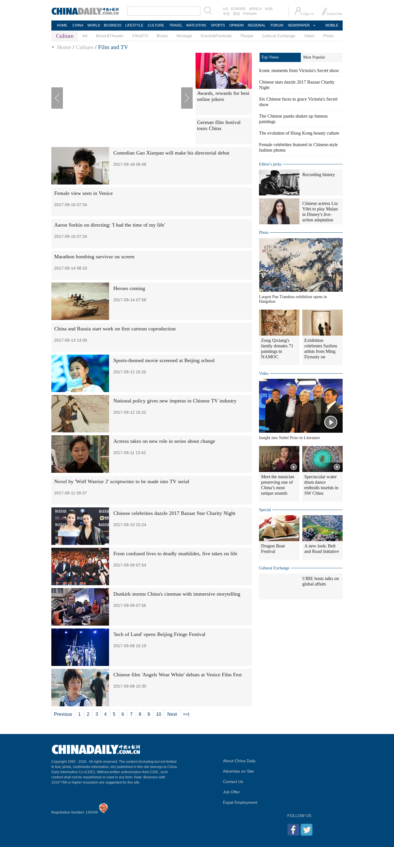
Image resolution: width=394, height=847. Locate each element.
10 (158, 714)
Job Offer (231, 792)
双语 (236, 14)
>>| (186, 714)
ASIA (269, 9)
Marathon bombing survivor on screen (94, 256)
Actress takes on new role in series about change (164, 441)
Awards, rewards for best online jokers (223, 96)
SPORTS (218, 25)
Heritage (184, 35)
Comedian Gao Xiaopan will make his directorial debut (171, 153)
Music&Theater (110, 35)
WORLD (93, 25)
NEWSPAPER (298, 25)
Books (162, 35)
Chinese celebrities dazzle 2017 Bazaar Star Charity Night (174, 513)
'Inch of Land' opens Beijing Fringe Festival (159, 634)
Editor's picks (270, 164)
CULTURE (156, 25)
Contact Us (233, 781)
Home (64, 47)
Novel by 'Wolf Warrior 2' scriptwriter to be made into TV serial (121, 481)
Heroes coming (129, 288)
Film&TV (140, 35)
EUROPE (238, 9)
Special (265, 510)
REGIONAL (257, 25)
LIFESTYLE (134, 25)
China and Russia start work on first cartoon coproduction (115, 329)
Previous (63, 714)
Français (250, 14)
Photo (328, 35)
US (225, 9)
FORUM (277, 25)
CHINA (77, 25)
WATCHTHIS (196, 25)
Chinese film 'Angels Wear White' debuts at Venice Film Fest (177, 674)
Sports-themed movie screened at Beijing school (164, 360)
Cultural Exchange (278, 35)
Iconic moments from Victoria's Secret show (299, 70)
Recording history (318, 174)
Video (309, 35)
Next (172, 714)
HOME (62, 25)
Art (84, 35)
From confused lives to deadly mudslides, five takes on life (175, 553)
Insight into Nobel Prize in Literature (289, 438)
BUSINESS (112, 25)
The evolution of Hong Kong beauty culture (299, 133)
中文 (226, 14)
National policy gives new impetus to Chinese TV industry (175, 401)
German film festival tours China (219, 125)
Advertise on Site (238, 771)
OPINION (236, 25)
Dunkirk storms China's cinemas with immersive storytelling (176, 594)
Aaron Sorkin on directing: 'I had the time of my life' (109, 225)
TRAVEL (176, 25)
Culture (84, 47)
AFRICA (255, 9)
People (247, 35)
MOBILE (331, 25)
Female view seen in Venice (83, 193)
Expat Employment (240, 802)
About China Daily (239, 760)
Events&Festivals (216, 35)
